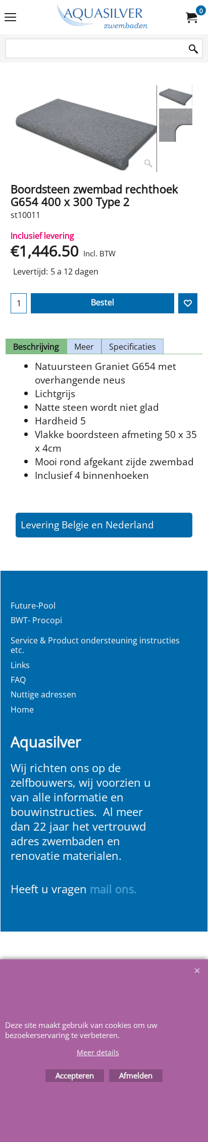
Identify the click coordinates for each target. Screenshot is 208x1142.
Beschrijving (36, 346)
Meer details (98, 1052)
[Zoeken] (193, 49)
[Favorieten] (187, 303)
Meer (84, 346)
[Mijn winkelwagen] (190, 17)
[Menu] (10, 18)
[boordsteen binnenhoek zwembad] (176, 125)
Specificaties (132, 346)
